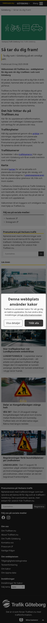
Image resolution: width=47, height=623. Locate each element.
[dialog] (23, 311)
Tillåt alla (34, 323)
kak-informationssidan (31, 315)
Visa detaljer (13, 323)
